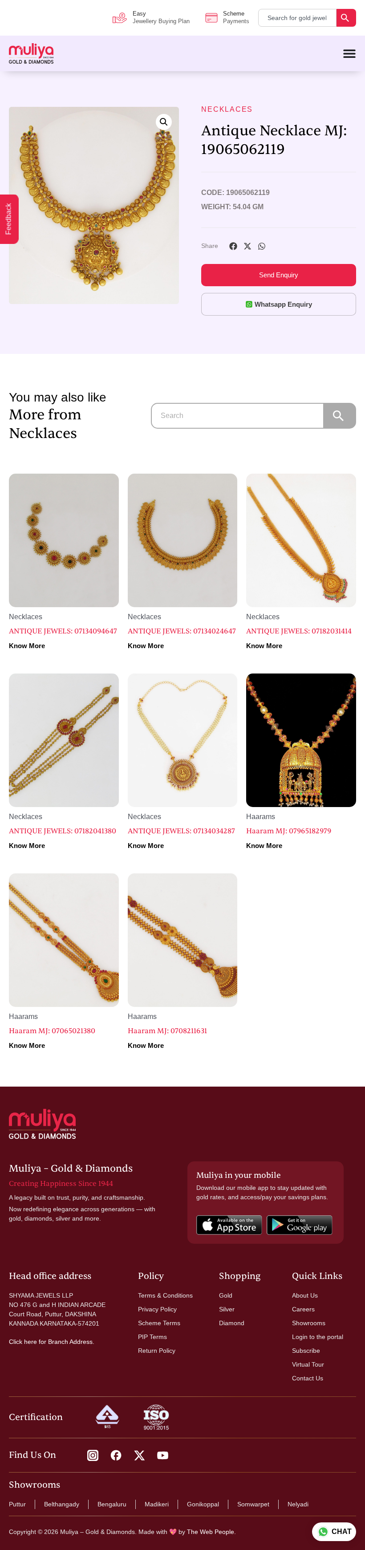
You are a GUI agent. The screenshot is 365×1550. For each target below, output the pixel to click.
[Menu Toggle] (349, 53)
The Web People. (211, 1531)
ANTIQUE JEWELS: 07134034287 (181, 831)
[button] (164, 122)
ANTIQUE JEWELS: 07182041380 (62, 831)
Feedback (8, 219)
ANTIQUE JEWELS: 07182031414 (299, 631)
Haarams (260, 816)
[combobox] (297, 18)
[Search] (346, 18)
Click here (23, 1341)
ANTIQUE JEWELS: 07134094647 (63, 631)
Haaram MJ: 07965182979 (288, 831)
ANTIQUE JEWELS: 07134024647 (182, 631)
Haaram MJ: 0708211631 (167, 1031)
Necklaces (227, 109)
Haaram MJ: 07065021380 (52, 1031)
